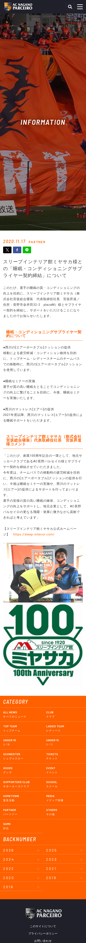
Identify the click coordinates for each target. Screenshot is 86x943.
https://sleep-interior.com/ (34, 534)
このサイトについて (43, 926)
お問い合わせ (43, 940)
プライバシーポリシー (43, 933)
